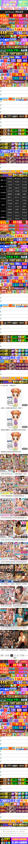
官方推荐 (3, 198)
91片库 (10, 206)
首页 (2, 655)
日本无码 (24, 178)
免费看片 (9, 209)
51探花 (24, 203)
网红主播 (17, 178)
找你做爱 (24, 191)
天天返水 (24, 200)
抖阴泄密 (24, 212)
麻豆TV (17, 203)
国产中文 (9, 215)
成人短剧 (24, 215)
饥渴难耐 (17, 191)
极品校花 (9, 218)
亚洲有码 (9, 181)
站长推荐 (3, 192)
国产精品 (9, 178)
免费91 (17, 209)
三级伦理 (9, 185)
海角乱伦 (24, 209)
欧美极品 (17, 181)
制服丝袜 (17, 188)
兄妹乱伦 (17, 215)
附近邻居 (9, 191)
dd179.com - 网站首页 (14, 12)
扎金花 (17, 200)
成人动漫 (24, 181)
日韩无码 (24, 218)
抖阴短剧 (17, 218)
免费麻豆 (9, 212)
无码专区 (3, 211)
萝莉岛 (24, 206)
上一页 (7, 655)
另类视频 (24, 188)
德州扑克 (24, 197)
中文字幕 (17, 185)
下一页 (22, 655)
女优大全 (17, 206)
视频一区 (3, 180)
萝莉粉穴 (17, 212)
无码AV (3, 205)
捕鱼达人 (9, 197)
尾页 (15, 657)
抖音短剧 (9, 203)
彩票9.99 (9, 200)
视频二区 (3, 186)
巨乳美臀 (24, 185)
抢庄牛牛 (17, 197)
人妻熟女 (9, 188)
